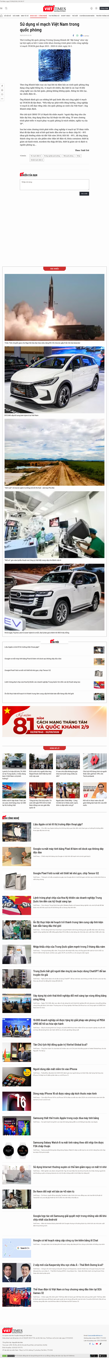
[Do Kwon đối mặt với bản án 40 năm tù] (16, 1199)
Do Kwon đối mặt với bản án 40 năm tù (53, 1191)
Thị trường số (54, 16)
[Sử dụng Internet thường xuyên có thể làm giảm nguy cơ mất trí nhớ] (16, 1174)
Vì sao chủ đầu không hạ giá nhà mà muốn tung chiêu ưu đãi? (66, 773)
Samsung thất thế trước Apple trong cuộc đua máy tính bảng (66, 1118)
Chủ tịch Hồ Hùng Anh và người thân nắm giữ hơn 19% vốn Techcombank (95, 773)
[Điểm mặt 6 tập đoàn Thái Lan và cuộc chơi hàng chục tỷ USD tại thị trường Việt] (14, 790)
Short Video (65, 16)
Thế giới (75, 16)
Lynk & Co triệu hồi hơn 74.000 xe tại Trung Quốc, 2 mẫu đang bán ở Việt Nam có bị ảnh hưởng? (14, 775)
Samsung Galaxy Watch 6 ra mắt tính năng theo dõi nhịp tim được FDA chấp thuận (68, 1144)
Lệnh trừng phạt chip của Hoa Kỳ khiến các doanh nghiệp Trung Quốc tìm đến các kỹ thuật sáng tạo (42, 682)
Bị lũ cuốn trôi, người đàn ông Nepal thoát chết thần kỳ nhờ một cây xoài (40, 773)
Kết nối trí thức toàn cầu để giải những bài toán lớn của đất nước (95, 803)
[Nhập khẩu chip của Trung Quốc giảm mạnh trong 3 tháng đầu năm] (16, 954)
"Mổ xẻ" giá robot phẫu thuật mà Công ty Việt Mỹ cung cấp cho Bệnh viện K (33, 560)
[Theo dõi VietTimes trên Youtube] (97, 1344)
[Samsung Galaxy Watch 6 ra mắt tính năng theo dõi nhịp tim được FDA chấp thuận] (16, 1150)
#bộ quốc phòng (68, 156)
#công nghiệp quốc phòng (52, 156)
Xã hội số (7, 16)
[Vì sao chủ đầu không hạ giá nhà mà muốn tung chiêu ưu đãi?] (68, 761)
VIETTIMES (54, 8)
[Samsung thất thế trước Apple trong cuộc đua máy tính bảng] (16, 1125)
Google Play (103, 1356)
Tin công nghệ (11, 818)
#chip (78, 156)
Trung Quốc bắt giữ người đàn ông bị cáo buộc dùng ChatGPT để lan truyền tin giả (69, 972)
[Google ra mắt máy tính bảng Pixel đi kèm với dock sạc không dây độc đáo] (99, 661)
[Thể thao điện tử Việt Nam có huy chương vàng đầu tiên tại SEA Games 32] (16, 1297)
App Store (94, 1356)
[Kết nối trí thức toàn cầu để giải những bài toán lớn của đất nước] (95, 790)
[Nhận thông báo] (91, 8)
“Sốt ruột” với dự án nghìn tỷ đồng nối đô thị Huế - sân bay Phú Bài (29, 488)
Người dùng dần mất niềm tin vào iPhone (55, 1069)
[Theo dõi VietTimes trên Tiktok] (100, 1344)
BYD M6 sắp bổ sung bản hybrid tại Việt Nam (21, 415)
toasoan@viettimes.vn (95, 1335)
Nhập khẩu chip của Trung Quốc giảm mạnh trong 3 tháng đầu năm (69, 946)
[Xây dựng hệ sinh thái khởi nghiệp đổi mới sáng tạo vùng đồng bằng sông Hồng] (16, 1003)
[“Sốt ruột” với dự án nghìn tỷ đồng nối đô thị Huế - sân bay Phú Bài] (54, 452)
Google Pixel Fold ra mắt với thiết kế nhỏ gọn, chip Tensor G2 (28, 670)
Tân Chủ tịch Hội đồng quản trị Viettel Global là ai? (60, 1044)
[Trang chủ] (1, 16)
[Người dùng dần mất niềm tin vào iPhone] (16, 1076)
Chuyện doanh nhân (86, 16)
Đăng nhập (104, 8)
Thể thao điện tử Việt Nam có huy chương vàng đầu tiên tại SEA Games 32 (67, 1291)
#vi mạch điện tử (36, 156)
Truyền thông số (102, 16)
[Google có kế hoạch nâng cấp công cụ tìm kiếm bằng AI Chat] (16, 1248)
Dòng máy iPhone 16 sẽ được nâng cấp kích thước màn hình (65, 1093)
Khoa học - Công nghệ (38, 16)
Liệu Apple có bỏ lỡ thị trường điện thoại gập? (22, 647)
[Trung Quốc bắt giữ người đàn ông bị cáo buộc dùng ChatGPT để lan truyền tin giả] (16, 978)
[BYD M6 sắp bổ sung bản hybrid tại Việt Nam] (54, 379)
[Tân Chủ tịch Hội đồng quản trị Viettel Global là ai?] (16, 1052)
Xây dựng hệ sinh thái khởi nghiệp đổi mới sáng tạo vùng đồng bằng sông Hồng (69, 997)
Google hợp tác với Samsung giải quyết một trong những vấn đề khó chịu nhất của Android (70, 1217)
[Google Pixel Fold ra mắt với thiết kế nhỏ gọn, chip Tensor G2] (99, 673)
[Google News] (84, 35)
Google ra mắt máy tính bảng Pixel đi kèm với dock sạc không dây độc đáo (33, 659)
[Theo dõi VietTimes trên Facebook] (90, 1344)
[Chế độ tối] (96, 8)
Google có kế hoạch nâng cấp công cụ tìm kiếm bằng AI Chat (65, 1240)
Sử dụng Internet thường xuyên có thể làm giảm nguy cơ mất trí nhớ (70, 1166)
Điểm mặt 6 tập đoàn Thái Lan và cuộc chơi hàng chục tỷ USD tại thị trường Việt (14, 803)
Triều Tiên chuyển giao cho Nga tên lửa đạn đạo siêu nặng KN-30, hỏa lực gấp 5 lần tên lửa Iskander (42, 343)
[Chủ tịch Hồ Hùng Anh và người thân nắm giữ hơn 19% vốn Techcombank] (95, 761)
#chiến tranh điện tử (37, 160)
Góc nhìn (16, 16)
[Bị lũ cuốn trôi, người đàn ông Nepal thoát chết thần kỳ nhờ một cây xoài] (41, 761)
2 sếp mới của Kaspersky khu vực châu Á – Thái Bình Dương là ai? (68, 1264)
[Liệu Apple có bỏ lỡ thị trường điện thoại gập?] (99, 650)
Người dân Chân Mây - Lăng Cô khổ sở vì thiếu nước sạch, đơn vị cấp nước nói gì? (67, 803)
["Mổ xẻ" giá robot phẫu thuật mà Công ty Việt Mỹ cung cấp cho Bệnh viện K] (54, 524)
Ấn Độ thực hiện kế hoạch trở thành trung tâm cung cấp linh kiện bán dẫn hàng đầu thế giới (39, 694)
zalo (93, 1344)
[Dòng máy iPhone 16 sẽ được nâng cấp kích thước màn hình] (16, 1101)
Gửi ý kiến (84, 193)
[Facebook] (73, 35)
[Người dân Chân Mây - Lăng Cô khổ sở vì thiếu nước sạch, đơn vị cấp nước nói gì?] (68, 790)
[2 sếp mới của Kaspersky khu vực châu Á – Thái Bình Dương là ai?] (16, 1272)
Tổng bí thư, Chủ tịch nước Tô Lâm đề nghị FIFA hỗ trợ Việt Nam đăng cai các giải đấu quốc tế (40, 804)
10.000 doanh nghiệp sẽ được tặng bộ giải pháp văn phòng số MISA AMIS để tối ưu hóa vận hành (69, 1021)
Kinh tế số (25, 16)
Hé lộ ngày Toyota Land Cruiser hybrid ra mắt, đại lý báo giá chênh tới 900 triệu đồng (37, 633)
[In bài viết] (77, 35)
